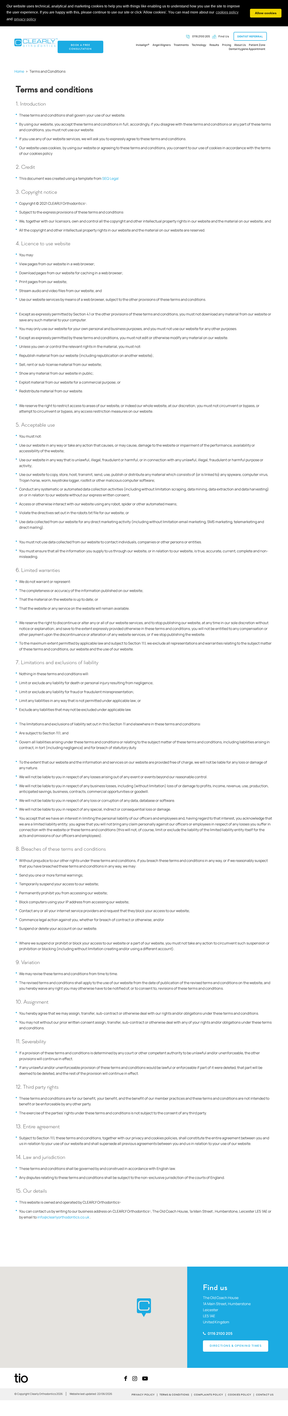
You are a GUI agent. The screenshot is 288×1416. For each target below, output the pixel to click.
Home (19, 71)
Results (214, 45)
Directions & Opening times (235, 1346)
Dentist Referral (250, 36)
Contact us (265, 1394)
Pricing (226, 45)
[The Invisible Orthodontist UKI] (21, 1377)
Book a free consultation (80, 47)
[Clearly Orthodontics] (36, 42)
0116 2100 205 (219, 1333)
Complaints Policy (208, 1394)
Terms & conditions (174, 1394)
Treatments (181, 45)
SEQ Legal (110, 178)
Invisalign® (142, 45)
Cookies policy (239, 1394)
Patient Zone (257, 45)
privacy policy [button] (25, 19)
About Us (240, 45)
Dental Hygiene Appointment (247, 49)
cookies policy (227, 12)
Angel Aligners (162, 45)
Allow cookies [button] (266, 13)
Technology (199, 45)
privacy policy (143, 1394)
